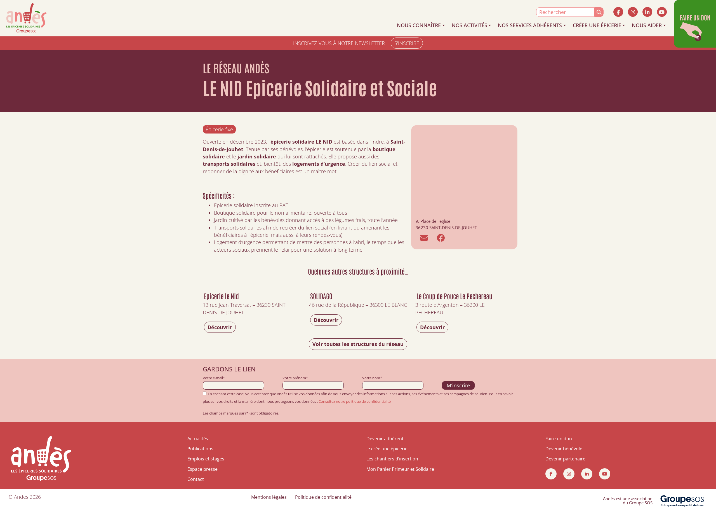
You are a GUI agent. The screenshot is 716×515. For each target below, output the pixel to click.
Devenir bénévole (563, 449)
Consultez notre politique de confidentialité (355, 401)
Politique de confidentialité (323, 497)
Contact (195, 479)
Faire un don (558, 439)
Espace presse (202, 469)
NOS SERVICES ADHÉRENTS (530, 25)
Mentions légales (269, 497)
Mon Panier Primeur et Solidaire (400, 469)
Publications (200, 449)
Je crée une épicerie (387, 449)
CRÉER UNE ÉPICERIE (597, 25)
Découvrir (220, 327)
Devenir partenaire (565, 459)
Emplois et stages (205, 459)
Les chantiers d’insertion (392, 459)
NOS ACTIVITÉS (469, 25)
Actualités (197, 439)
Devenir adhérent (385, 439)
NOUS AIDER (647, 25)
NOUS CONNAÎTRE (419, 25)
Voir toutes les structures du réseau (358, 344)
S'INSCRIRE (406, 43)
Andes (21, 496)
